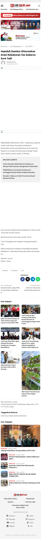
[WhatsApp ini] (38, 279)
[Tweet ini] (27, 279)
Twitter (31, 516)
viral (22, 270)
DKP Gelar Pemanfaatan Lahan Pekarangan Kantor (31, 394)
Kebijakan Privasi (10, 499)
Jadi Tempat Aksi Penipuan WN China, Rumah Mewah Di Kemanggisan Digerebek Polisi (31, 319)
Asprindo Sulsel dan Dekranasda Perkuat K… (21, 466)
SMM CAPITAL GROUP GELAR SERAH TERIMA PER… (22, 475)
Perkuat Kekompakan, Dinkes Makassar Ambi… (24, 458)
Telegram (12, 526)
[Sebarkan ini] (22, 279)
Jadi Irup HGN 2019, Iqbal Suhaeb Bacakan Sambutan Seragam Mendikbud (10, 344)
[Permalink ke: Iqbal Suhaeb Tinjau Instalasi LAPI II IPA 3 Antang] (10, 357)
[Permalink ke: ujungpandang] (3, 63)
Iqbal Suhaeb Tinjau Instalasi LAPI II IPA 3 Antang (8, 367)
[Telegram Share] (33, 279)
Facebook (12, 516)
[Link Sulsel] (21, 5)
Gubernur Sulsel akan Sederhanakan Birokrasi (32, 287)
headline (5, 270)
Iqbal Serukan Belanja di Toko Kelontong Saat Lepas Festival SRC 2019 (10, 321)
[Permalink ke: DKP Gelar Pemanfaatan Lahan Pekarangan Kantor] (31, 370)
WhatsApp (12, 519)
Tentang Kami (30, 502)
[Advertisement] (20, 109)
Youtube (12, 523)
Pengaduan (30, 499)
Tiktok (31, 523)
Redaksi (10, 502)
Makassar (4, 448)
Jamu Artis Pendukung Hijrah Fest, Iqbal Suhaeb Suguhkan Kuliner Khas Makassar (30, 344)
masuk (11, 416)
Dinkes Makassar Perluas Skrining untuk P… (24, 484)
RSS (31, 526)
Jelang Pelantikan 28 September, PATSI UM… (18, 451)
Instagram (31, 519)
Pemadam (14, 270)
